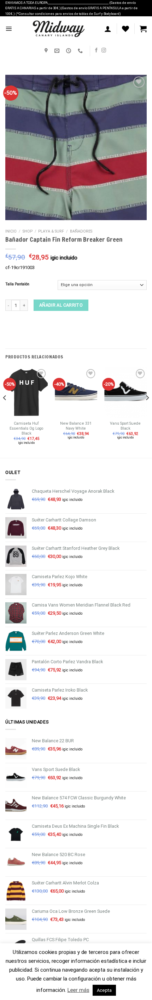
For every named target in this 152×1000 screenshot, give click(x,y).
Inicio (11, 231)
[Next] (147, 412)
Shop (28, 231)
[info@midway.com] (57, 50)
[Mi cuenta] (107, 29)
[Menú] (8, 28)
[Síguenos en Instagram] (103, 50)
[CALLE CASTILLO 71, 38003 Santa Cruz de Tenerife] (47, 50)
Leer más (78, 990)
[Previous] (4, 412)
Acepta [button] (104, 990)
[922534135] (81, 50)
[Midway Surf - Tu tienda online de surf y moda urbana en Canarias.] (58, 28)
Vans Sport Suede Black (125, 426)
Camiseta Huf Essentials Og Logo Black (26, 428)
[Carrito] (143, 29)
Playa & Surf (51, 231)
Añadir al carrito (61, 305)
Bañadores (81, 231)
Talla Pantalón (17, 284)
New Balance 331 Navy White (76, 426)
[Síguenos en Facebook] (96, 50)
